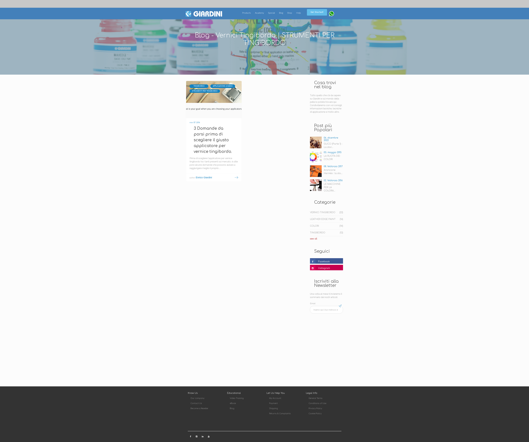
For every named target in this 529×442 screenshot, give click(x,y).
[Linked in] (203, 436)
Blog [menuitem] (281, 12)
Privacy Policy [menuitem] (315, 408)
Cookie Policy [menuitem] (315, 414)
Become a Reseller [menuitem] (199, 408)
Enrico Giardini (204, 177)
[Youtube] (208, 436)
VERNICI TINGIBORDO (326, 212)
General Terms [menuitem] (315, 398)
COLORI (326, 226)
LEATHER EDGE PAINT (326, 219)
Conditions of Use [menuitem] (317, 403)
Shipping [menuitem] (273, 408)
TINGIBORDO (199, 86)
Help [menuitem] (298, 12)
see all (313, 239)
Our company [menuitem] (197, 398)
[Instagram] (197, 436)
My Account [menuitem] (275, 398)
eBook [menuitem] (233, 403)
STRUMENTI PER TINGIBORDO (205, 91)
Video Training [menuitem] (237, 398)
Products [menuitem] (246, 12)
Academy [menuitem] (259, 12)
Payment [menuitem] (273, 403)
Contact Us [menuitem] (196, 403)
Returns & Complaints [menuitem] (280, 414)
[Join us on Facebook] (191, 436)
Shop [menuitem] (289, 12)
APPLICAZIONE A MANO (223, 86)
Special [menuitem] (271, 12)
